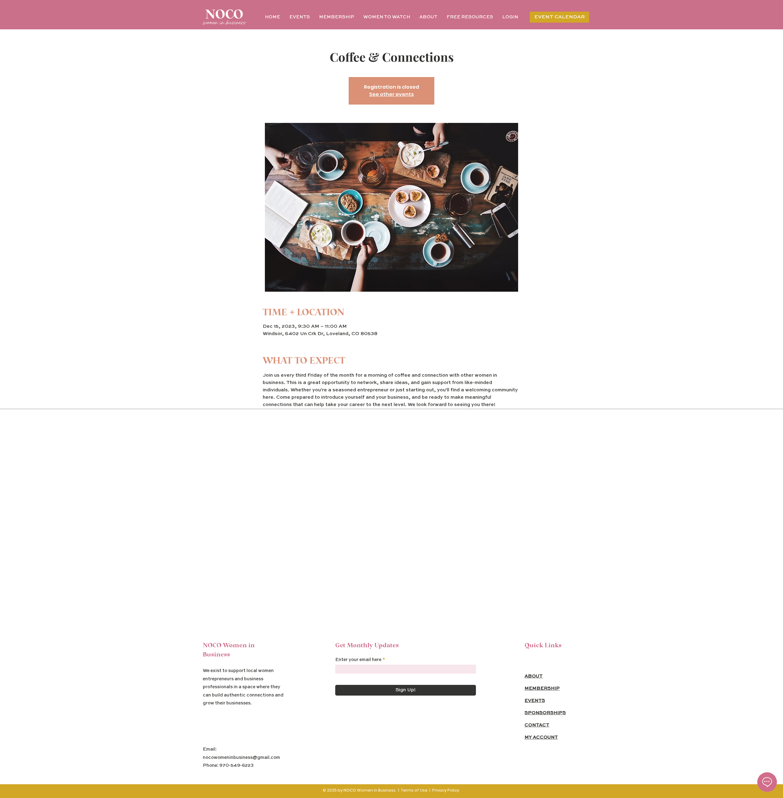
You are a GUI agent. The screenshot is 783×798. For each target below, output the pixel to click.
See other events (391, 94)
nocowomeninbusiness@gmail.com (241, 757)
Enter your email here (358, 659)
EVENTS (535, 700)
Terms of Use (414, 790)
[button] (470, 17)
